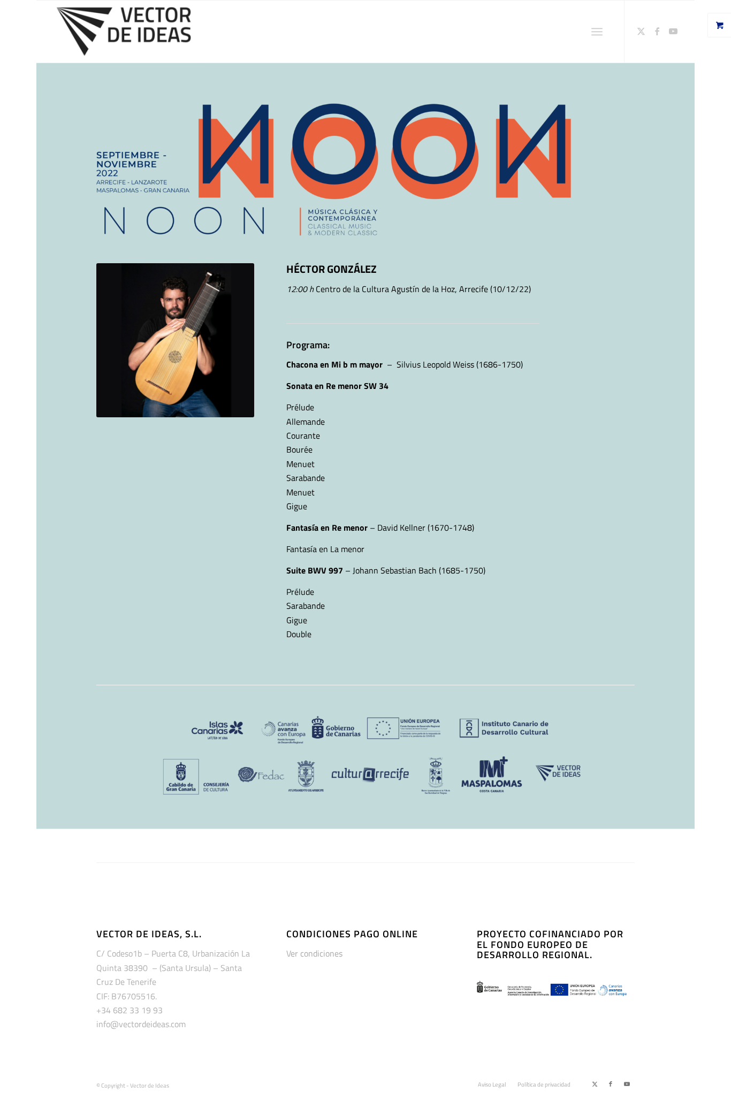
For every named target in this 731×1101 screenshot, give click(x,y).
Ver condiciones (314, 953)
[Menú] (597, 31)
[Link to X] (641, 31)
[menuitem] (601, 31)
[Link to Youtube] (673, 31)
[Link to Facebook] (657, 31)
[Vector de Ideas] (123, 32)
